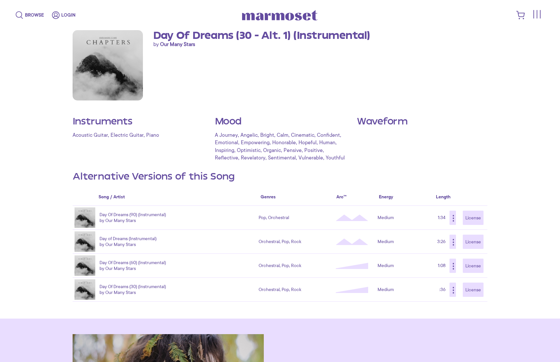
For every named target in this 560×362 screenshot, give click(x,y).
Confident (328, 135)
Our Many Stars (177, 44)
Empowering (255, 143)
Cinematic (302, 135)
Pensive (293, 150)
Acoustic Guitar (90, 135)
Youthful (335, 158)
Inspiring (224, 150)
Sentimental (282, 158)
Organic (272, 150)
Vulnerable (310, 158)
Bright (267, 135)
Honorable (284, 143)
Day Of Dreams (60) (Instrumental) (132, 262)
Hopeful (307, 143)
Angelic (249, 135)
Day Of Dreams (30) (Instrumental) (132, 286)
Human (327, 143)
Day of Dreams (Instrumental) (128, 238)
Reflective (226, 158)
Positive (313, 150)
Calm (282, 135)
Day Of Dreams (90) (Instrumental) (132, 214)
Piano (152, 135)
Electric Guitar (127, 135)
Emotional (226, 143)
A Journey (226, 135)
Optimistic (249, 150)
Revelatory (253, 158)
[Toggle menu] (536, 14)
